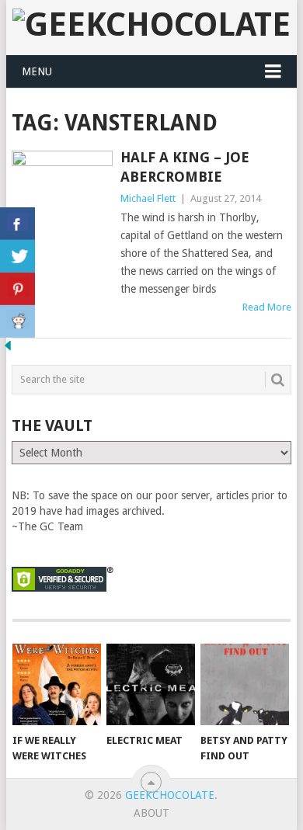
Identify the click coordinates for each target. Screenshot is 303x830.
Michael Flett (148, 198)
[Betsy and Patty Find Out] (244, 685)
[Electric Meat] (150, 685)
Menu (37, 71)
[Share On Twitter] (17, 256)
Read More (266, 307)
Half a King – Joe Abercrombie (184, 167)
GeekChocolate (169, 795)
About (151, 813)
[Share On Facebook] (17, 223)
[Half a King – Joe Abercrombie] (62, 216)
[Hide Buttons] (8, 349)
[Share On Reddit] (17, 321)
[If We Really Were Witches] (56, 685)
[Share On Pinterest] (17, 289)
